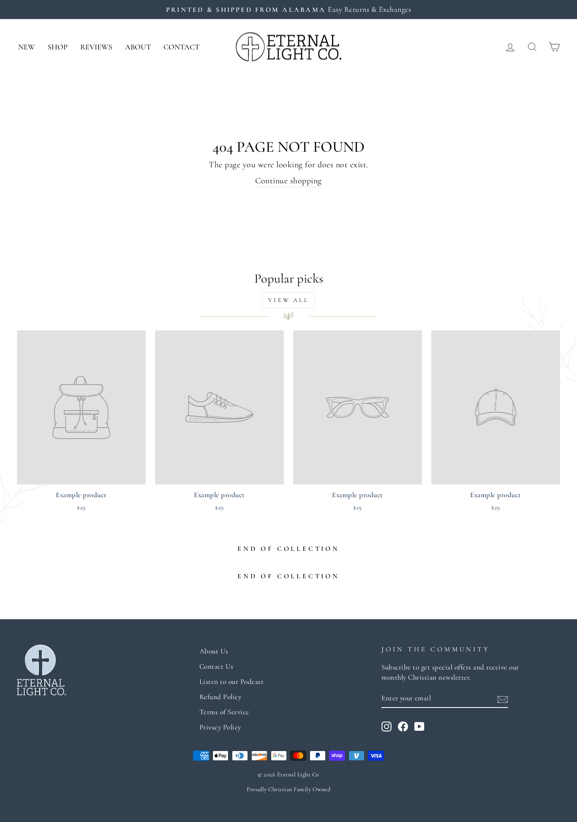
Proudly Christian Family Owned (288, 789)
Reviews (96, 47)
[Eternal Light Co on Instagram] (386, 726)
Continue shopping (288, 181)
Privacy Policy (220, 727)
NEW (26, 47)
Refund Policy (220, 696)
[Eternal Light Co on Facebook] (403, 726)
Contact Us (216, 666)
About (138, 47)
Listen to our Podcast (231, 681)
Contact (181, 47)
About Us (214, 651)
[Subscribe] (502, 698)
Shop (58, 47)
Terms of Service (224, 712)
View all (288, 300)
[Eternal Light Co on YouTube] (419, 726)
